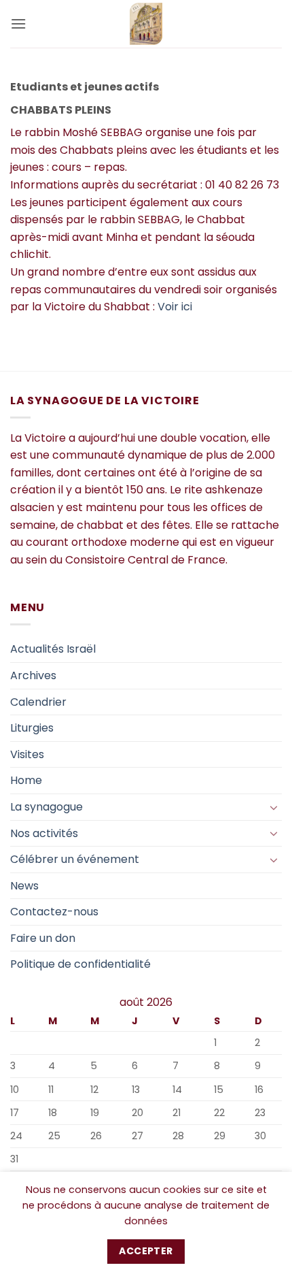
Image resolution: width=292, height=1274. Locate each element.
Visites (27, 754)
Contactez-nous (54, 911)
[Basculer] (274, 807)
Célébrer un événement (74, 859)
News (24, 886)
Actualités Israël (53, 649)
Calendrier (38, 702)
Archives (33, 675)
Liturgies (32, 728)
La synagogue (46, 807)
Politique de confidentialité (80, 964)
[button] (18, 23)
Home (26, 780)
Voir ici (175, 306)
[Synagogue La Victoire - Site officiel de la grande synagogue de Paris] (146, 24)
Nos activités (44, 833)
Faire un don (42, 938)
